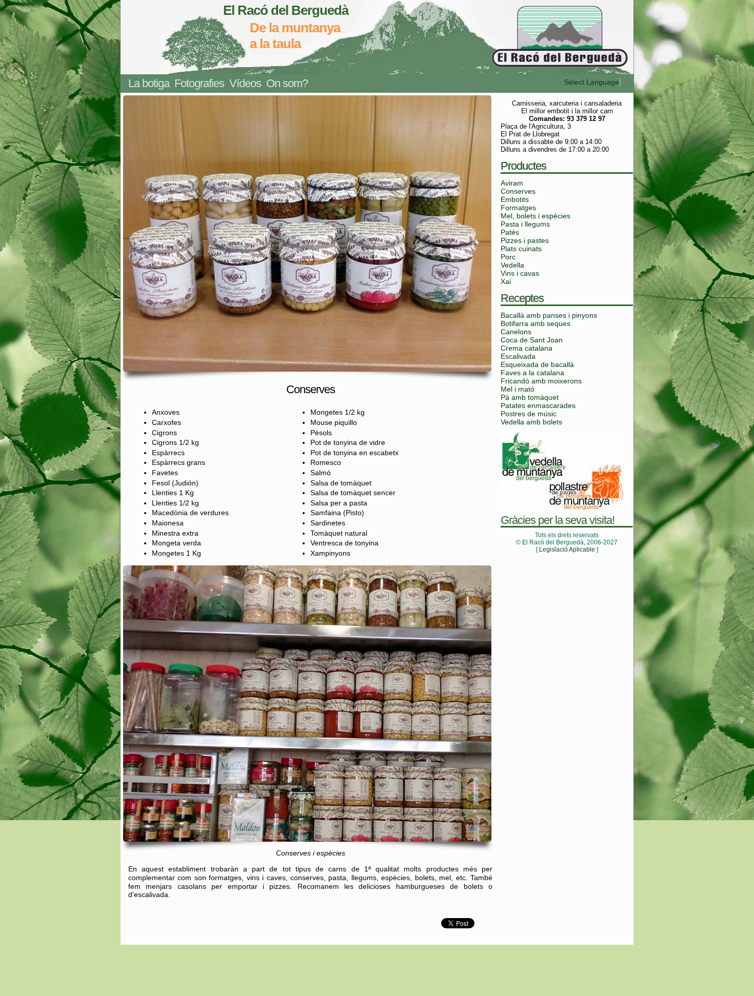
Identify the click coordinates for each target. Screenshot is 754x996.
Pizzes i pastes (525, 240)
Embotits (515, 199)
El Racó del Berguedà (285, 10)
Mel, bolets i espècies (535, 216)
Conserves (518, 191)
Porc (508, 257)
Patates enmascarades (538, 405)
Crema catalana (526, 348)
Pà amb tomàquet (530, 397)
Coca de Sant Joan (532, 340)
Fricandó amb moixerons (541, 381)
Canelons (516, 332)
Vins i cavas (520, 273)
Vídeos (245, 83)
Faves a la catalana (532, 373)
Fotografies (199, 83)
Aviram (512, 183)
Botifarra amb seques (535, 323)
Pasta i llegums (525, 224)
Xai (506, 281)
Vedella (512, 265)
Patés (510, 232)
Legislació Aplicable (567, 549)
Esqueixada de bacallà (537, 364)
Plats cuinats (521, 249)
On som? (287, 83)
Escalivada (518, 356)
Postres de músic (529, 414)
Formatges (518, 208)
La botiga (148, 83)
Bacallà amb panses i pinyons (549, 315)
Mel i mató (517, 389)
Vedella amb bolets (531, 422)
